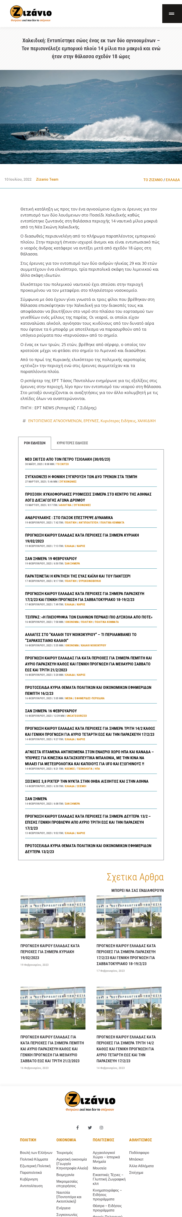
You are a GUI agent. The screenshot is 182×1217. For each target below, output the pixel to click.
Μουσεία (99, 1168)
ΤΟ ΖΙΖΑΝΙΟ (153, 180)
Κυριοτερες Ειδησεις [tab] (72, 443)
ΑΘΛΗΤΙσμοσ (140, 1140)
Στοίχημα (136, 1173)
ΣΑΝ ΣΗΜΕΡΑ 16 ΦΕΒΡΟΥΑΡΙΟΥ (51, 711)
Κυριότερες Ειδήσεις (118, 420)
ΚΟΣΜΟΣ (70, 768)
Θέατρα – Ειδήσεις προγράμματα (107, 1208)
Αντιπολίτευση (88, 522)
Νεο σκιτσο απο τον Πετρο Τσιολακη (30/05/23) (67, 459)
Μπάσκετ (136, 1159)
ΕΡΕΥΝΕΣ (91, 420)
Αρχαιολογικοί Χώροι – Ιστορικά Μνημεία (106, 1157)
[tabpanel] (91, 655)
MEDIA (69, 698)
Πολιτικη (28, 1140)
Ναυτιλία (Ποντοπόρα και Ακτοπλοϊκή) (68, 1196)
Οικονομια (66, 1140)
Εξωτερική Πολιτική (35, 1166)
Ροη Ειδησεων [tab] (34, 443)
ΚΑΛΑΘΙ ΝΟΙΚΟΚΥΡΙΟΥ (93, 645)
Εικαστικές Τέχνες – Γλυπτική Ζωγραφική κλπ (109, 1179)
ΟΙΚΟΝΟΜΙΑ (72, 622)
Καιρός (81, 546)
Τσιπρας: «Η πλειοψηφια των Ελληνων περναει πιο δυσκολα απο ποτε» (88, 617)
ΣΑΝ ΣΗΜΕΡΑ (36, 798)
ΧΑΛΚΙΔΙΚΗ (147, 420)
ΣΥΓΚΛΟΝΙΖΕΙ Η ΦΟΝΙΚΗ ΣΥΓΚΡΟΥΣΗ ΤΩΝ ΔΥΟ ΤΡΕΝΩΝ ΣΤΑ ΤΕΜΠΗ (81, 476)
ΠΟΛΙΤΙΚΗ (71, 522)
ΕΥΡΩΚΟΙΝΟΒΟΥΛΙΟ (90, 581)
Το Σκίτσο (62, 464)
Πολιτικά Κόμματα (112, 522)
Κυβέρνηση (29, 1179)
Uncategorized (77, 715)
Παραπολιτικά (31, 1173)
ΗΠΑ (97, 768)
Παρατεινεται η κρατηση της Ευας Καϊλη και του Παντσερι (78, 576)
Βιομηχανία (65, 1175)
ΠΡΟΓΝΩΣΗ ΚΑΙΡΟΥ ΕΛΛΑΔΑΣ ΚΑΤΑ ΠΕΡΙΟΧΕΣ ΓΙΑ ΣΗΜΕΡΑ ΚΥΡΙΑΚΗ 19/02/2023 (50, 951)
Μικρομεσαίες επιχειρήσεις (67, 1183)
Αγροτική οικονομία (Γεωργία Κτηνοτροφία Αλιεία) (72, 1163)
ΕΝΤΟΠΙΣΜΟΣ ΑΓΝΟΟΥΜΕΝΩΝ (55, 420)
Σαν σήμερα (72, 563)
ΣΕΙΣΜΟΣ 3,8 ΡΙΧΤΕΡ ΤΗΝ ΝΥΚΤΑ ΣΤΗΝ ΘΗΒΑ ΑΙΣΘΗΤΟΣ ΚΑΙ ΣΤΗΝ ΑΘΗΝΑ (86, 781)
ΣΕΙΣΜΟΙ (81, 786)
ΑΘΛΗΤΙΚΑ (65, 505)
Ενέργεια (63, 1208)
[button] (172, 13)
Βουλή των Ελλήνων (36, 1153)
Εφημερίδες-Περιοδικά (90, 698)
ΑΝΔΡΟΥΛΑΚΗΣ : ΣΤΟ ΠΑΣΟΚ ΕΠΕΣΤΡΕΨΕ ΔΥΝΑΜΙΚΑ (69, 517)
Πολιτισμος (103, 1140)
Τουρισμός (64, 1153)
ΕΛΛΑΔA (173, 180)
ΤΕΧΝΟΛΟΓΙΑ (85, 768)
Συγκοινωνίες (68, 481)
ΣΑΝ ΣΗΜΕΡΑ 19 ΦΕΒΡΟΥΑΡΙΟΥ (51, 558)
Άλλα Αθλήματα (141, 1166)
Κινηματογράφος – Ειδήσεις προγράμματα (107, 1194)
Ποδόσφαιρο (139, 1153)
